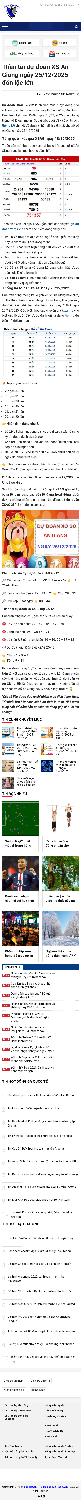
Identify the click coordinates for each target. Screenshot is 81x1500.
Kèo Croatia (52, 1425)
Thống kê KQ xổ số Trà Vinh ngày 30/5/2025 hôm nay (27, 749)
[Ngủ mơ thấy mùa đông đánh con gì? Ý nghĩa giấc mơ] (60, 928)
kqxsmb (67, 310)
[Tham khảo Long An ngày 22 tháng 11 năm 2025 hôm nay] (8, 732)
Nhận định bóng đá (14, 1389)
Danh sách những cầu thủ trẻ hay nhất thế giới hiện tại (19, 898)
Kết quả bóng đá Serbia (59, 1446)
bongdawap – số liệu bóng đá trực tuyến (46, 1487)
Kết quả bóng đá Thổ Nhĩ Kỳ (20, 1457)
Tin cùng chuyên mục (22, 719)
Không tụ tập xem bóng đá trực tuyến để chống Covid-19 (19, 954)
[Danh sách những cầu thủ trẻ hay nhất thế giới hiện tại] (20, 873)
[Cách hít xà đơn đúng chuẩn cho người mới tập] (60, 818)
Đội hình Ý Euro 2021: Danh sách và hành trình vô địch (32, 1069)
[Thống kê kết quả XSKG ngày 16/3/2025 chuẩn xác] (47, 749)
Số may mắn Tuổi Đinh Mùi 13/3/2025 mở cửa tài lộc (27, 766)
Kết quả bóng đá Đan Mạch (61, 1451)
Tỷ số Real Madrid (56, 1457)
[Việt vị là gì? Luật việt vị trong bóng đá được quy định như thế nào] (20, 818)
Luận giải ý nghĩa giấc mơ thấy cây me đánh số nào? (61, 898)
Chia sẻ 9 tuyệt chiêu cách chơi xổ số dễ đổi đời (26, 781)
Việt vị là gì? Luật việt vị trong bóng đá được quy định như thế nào (18, 843)
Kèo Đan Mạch (13, 1446)
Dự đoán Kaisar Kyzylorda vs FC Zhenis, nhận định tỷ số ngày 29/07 (32, 1049)
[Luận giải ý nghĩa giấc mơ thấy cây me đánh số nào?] (60, 873)
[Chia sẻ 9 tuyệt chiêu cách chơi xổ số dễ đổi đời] (8, 783)
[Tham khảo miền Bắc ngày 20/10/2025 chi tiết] (47, 732)
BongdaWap (38, 1389)
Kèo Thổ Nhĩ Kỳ (54, 1431)
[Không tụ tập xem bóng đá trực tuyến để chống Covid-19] (20, 928)
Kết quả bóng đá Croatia (19, 1451)
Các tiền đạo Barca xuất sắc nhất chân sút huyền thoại (31, 985)
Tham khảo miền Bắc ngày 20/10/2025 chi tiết (66, 733)
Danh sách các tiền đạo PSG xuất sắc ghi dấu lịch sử (31, 995)
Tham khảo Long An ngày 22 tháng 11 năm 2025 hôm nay (28, 733)
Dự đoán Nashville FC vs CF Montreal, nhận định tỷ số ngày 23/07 (30, 1017)
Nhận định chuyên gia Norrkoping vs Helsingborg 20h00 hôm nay (33, 1005)
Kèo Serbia (51, 1436)
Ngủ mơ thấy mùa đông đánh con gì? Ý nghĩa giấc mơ (61, 954)
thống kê (8, 125)
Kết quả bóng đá (54, 1405)
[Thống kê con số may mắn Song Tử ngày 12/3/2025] (47, 766)
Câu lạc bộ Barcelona (17, 1410)
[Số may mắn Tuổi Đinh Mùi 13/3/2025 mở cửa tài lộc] (8, 766)
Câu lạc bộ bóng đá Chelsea (16, 1417)
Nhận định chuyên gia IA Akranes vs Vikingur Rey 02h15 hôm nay (33, 975)
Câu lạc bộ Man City (16, 1405)
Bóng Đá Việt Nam (13, 1380)
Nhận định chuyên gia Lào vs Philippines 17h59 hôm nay (28, 1029)
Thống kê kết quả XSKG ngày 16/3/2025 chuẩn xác (67, 749)
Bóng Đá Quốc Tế (40, 1380)
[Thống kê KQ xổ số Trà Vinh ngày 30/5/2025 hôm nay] (8, 749)
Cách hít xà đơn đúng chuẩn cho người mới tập (57, 843)
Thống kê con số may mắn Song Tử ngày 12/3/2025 (66, 766)
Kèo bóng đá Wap (55, 1416)
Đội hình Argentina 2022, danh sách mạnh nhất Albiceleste (33, 1059)
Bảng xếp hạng (54, 1410)
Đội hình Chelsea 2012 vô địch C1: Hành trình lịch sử (31, 1039)
